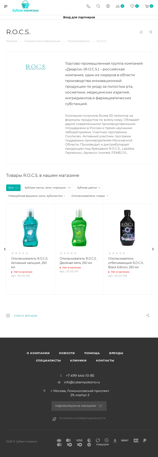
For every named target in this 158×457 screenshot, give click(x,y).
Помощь (92, 353)
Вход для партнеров (79, 17)
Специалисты (48, 360)
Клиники (78, 360)
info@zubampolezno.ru (82, 382)
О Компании (38, 353)
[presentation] (5, 249)
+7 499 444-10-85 (80, 375)
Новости (67, 353)
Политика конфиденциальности (82, 418)
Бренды (116, 353)
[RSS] (141, 32)
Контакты (105, 360)
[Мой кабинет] (108, 6)
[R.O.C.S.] (35, 67)
